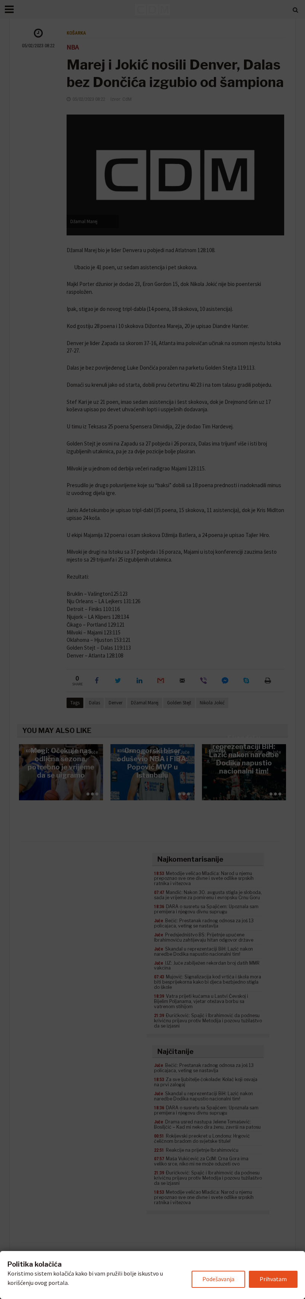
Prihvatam (273, 1279)
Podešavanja (218, 1279)
